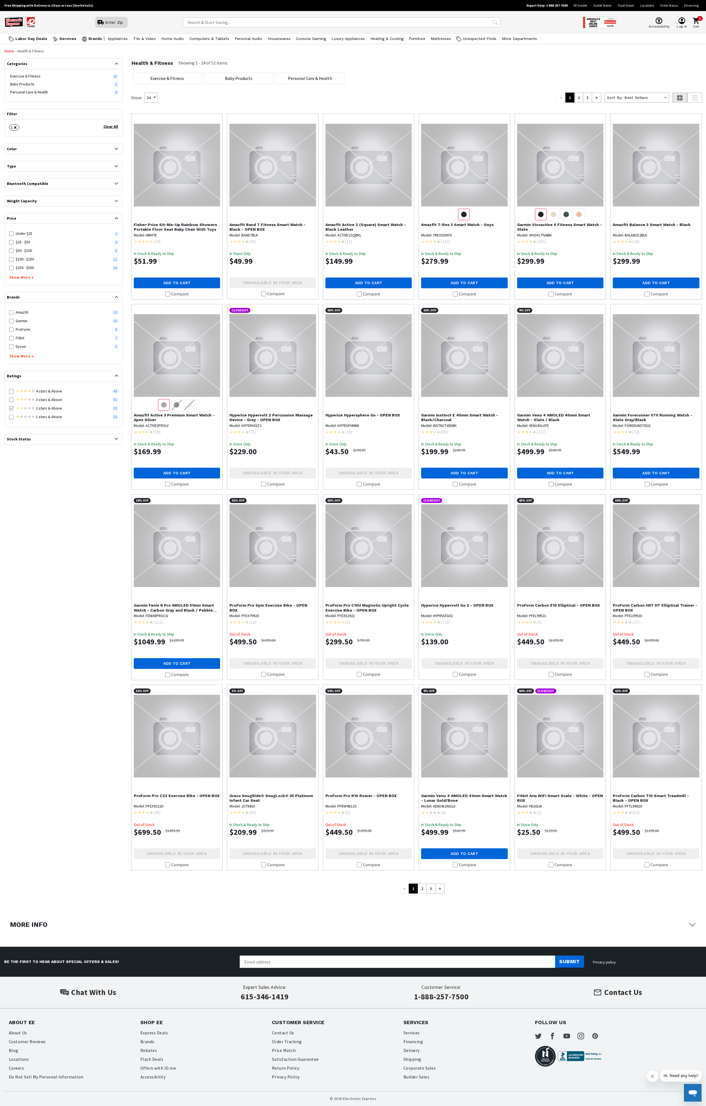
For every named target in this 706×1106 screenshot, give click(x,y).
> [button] (596, 97)
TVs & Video (144, 38)
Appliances (118, 38)
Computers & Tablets (209, 38)
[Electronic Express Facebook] (555, 1036)
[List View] (694, 98)
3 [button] (588, 97)
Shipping (412, 1059)
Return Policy (285, 1068)
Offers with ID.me (158, 1068)
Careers (16, 1068)
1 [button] (570, 97)
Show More (19, 277)
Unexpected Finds (479, 38)
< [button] (561, 97)
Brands (95, 38)
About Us (18, 1032)
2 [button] (579, 97)
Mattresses (441, 38)
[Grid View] (679, 98)
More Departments (519, 38)
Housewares (279, 38)
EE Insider (580, 5)
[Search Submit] (495, 22)
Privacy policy (604, 962)
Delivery (411, 1050)
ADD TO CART (177, 283)
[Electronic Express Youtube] (570, 1036)
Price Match (284, 1050)
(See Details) (83, 5)
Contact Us (283, 1032)
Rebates (148, 1050)
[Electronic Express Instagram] (584, 1036)
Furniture (417, 38)
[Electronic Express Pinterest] (598, 1036)
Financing (691, 5)
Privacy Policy (286, 1077)
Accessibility (152, 1077)
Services (67, 38)
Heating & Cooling (386, 38)
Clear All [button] (110, 126)
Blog (13, 1050)
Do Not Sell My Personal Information (46, 1077)
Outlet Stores (602, 5)
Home (9, 51)
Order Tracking (287, 1041)
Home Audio (172, 38)
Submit (569, 961)
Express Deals (154, 1032)
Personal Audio (248, 38)
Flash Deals (626, 5)
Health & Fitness (152, 63)
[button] (14, 127)
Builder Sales (416, 1077)
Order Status (669, 5)
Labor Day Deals (31, 38)
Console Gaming (311, 38)
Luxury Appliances (348, 38)
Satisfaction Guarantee (295, 1059)
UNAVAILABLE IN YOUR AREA (273, 282)
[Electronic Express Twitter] (541, 1036)
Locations (647, 5)
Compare (180, 294)
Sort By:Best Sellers (627, 97)
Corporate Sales (419, 1068)
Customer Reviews (27, 1041)
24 (149, 97)
